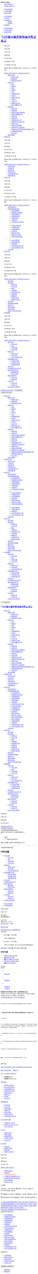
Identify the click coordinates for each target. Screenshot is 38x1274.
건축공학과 (14, 218)
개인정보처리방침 (10, 1174)
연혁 (12, 88)
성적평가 (14, 290)
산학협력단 (7, 1255)
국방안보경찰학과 (17, 236)
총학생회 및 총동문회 (6, 1266)
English (10, 21)
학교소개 (7, 396)
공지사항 (10, 342)
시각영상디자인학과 (17, 222)
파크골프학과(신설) (17, 246)
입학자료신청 (8, 1091)
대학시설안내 (15, 97)
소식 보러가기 (8, 1126)
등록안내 (14, 284)
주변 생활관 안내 (16, 105)
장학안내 (7, 1094)
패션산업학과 (15, 240)
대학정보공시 (15, 120)
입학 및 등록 (15, 361)
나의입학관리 (12, 174)
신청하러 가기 (8, 1123)
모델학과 (14, 220)
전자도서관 (8, 1114)
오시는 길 (7, 1098)
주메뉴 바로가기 (9, 6)
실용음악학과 (15, 216)
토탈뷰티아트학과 (17, 212)
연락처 (13, 99)
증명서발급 (11, 307)
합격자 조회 (8, 1085)
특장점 (13, 86)
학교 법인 (14, 133)
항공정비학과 (15, 233)
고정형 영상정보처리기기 (12, 1176)
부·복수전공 (15, 298)
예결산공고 (14, 123)
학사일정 (10, 281)
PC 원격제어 (8, 16)
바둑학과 (14, 244)
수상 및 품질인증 (16, 357)
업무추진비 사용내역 (17, 127)
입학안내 (11, 166)
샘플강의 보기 (15, 103)
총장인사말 (11, 75)
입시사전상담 (8, 903)
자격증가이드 (15, 363)
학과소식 (10, 366)
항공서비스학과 (16, 235)
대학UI (13, 90)
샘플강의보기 (8, 1093)
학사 (12, 346)
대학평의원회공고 (17, 131)
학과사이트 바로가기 (6, 1211)
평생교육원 (7, 32)
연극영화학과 (15, 211)
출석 (12, 288)
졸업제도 (14, 296)
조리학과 (14, 231)
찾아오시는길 (8, 1182)
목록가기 (15, 1070)
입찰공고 (14, 116)
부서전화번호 (8, 1180)
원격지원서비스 (9, 1116)
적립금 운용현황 (16, 125)
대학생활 (11, 175)
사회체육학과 (15, 214)
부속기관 (3, 1252)
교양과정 (10, 249)
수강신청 (14, 286)
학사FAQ (10, 301)
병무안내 (10, 305)
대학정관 (14, 110)
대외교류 (14, 118)
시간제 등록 (8, 30)
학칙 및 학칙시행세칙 (18, 112)
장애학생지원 (15, 364)
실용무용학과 (15, 242)
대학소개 (10, 82)
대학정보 (10, 107)
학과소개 (7, 472)
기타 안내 (14, 349)
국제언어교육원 (9, 1261)
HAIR (6, 1146)
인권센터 (10, 381)
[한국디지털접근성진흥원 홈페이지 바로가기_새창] (14, 1209)
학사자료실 (11, 309)
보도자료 (14, 355)
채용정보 (14, 379)
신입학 (10, 168)
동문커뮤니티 (12, 370)
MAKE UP (7, 1148)
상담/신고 (14, 385)
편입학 (10, 170)
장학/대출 (14, 348)
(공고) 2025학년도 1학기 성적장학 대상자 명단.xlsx (16, 1067)
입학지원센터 (8, 28)
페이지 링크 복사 (6, 1070)
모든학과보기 (12, 207)
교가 (12, 92)
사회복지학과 (15, 227)
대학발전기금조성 (17, 122)
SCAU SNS (14, 374)
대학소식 (10, 351)
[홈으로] (16, 606)
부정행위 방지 (15, 292)
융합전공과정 (15, 299)
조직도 (13, 95)
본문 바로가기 (8, 4)
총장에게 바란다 (16, 80)
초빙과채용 (11, 135)
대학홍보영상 (15, 94)
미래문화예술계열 (13, 209)
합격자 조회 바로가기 (11, 73)
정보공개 (7, 1172)
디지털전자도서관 (13, 368)
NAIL (6, 1150)
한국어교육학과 (16, 225)
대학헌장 (14, 108)
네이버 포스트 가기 (10, 1124)
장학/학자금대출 (13, 303)
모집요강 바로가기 (24, 73)
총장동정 (14, 79)
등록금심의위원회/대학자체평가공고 (22, 129)
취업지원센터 (12, 375)
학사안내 (7, 518)
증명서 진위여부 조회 (14, 311)
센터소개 (14, 377)
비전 (12, 84)
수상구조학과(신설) (17, 247)
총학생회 (14, 372)
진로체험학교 (8, 905)
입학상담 (11, 172)
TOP (4, 1185)
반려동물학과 (15, 229)
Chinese (10, 23)
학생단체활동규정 (17, 114)
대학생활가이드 (13, 359)
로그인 (8, 18)
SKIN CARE (8, 1152)
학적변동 (14, 294)
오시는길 (14, 101)
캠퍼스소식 (14, 353)
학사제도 (10, 283)
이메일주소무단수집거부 (12, 1178)
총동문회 (7, 1271)
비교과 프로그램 (13, 387)
